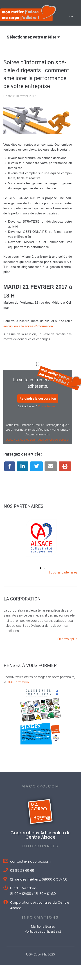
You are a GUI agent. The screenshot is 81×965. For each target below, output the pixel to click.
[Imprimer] (65, 466)
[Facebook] (9, 466)
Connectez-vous (48, 406)
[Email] (51, 466)
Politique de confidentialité (43, 931)
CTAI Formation (18, 682)
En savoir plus (67, 639)
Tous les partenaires (63, 572)
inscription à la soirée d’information (28, 326)
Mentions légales (43, 926)
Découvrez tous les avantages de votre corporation (38, 439)
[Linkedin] (22, 466)
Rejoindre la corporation (38, 398)
